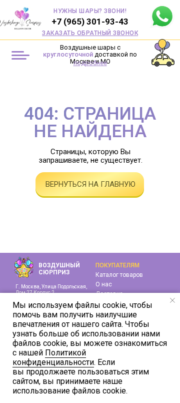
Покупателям (118, 265)
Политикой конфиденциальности (53, 357)
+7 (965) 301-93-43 (90, 22)
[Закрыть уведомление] (173, 300)
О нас (104, 284)
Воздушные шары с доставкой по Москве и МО (90, 54)
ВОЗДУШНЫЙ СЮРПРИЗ (59, 269)
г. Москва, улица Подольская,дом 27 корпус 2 (51, 289)
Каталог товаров (119, 274)
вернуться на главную (91, 184)
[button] (90, 33)
